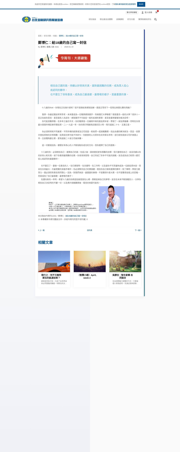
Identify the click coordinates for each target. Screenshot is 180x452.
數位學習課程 (132, 12)
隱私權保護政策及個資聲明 (125, 4)
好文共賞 (131, 19)
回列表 (89, 230)
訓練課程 (120, 19)
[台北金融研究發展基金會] (42, 19)
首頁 (40, 36)
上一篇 (42, 230)
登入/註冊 (148, 12)
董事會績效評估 (144, 19)
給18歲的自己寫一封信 (76, 216)
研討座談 (92, 19)
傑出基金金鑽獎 (106, 19)
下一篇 (137, 230)
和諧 (55, 36)
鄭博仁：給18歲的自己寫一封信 (71, 36)
